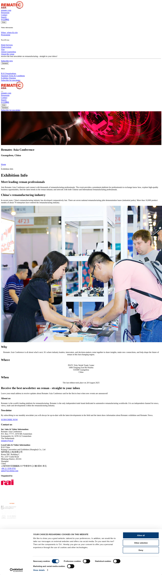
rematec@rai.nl (7, 441)
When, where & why (9, 32)
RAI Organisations (8, 73)
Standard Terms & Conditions (13, 76)
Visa (3, 49)
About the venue (7, 54)
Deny (141, 550)
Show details (39, 570)
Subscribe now (7, 61)
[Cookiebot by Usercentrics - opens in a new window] (16, 570)
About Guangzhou (8, 52)
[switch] (86, 561)
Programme (5, 35)
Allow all (141, 535)
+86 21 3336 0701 (8, 468)
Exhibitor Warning (8, 78)
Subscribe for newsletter (10, 80)
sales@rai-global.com (9, 471)
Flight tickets (6, 47)
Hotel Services (7, 45)
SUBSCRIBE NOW (9, 419)
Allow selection (141, 543)
